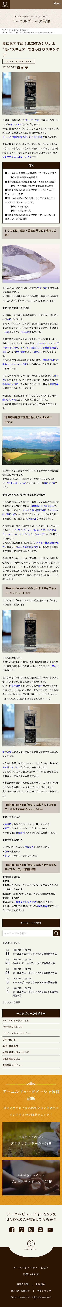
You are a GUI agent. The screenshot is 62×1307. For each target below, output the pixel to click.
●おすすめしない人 (20, 210)
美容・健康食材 (10, 1045)
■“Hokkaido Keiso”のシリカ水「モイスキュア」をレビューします (30, 191)
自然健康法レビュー (12, 1058)
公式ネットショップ (26, 901)
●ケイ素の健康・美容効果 (24, 177)
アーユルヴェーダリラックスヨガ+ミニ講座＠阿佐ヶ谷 (35, 993)
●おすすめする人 (19, 206)
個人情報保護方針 (20, 1290)
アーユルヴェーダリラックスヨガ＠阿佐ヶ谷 (35, 953)
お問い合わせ (31, 1274)
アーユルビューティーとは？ (31, 1267)
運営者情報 (23, 1284)
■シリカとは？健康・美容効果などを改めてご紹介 (31, 173)
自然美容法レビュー (12, 1065)
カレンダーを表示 (11, 1002)
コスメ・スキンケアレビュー (16, 1033)
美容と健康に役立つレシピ (15, 1052)
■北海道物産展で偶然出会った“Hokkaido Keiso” (30, 181)
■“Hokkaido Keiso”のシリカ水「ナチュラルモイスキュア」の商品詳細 (30, 216)
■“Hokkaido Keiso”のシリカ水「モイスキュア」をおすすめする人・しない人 (30, 200)
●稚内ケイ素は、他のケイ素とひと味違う (31, 185)
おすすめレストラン (12, 1026)
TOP (4, 30)
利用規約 (40, 1284)
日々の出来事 (9, 1039)
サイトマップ (44, 1290)
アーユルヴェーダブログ (17, 30)
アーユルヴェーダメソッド (15, 1020)
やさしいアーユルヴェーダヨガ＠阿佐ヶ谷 (34, 963)
